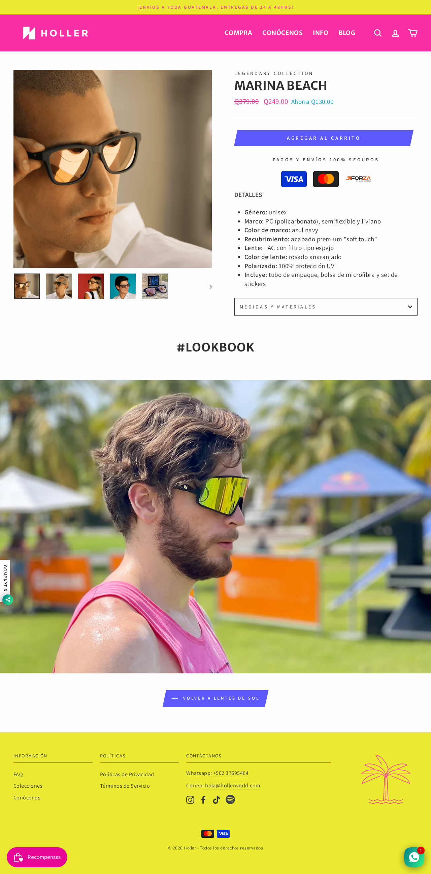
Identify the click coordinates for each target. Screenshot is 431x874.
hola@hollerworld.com (232, 785)
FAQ (18, 774)
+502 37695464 (230, 773)
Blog (346, 33)
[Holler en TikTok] (216, 799)
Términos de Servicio (125, 785)
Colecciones (27, 785)
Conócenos (282, 33)
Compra (239, 33)
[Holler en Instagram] (190, 799)
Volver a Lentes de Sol (220, 698)
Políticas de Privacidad (127, 774)
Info (320, 33)
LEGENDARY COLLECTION (274, 73)
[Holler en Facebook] (203, 799)
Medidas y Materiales (278, 306)
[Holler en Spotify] (230, 800)
